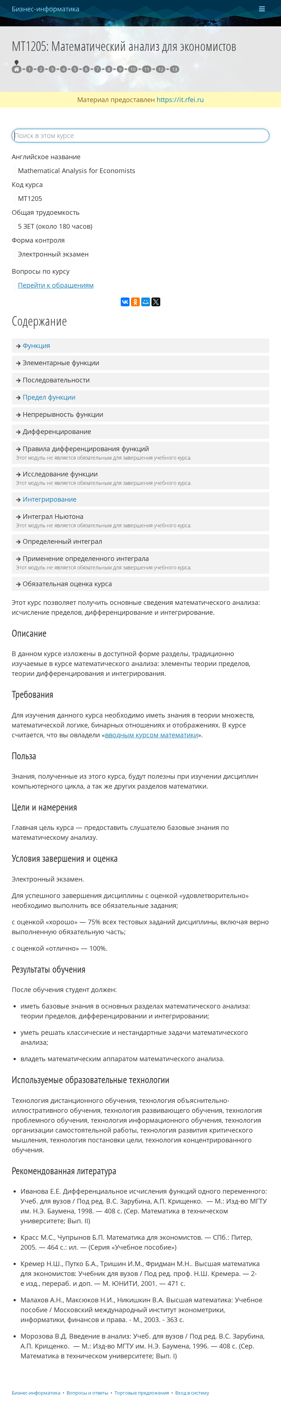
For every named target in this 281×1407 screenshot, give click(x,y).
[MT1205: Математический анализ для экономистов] (17, 69)
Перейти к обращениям (56, 285)
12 (160, 69)
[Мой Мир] (145, 302)
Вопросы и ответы (87, 1393)
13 (174, 69)
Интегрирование (49, 499)
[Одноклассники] (135, 302)
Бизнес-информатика (36, 1393)
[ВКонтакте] (125, 302)
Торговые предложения (142, 1393)
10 (132, 69)
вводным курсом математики (151, 734)
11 (146, 69)
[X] (155, 302)
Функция (36, 345)
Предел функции (49, 397)
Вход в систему (192, 1393)
